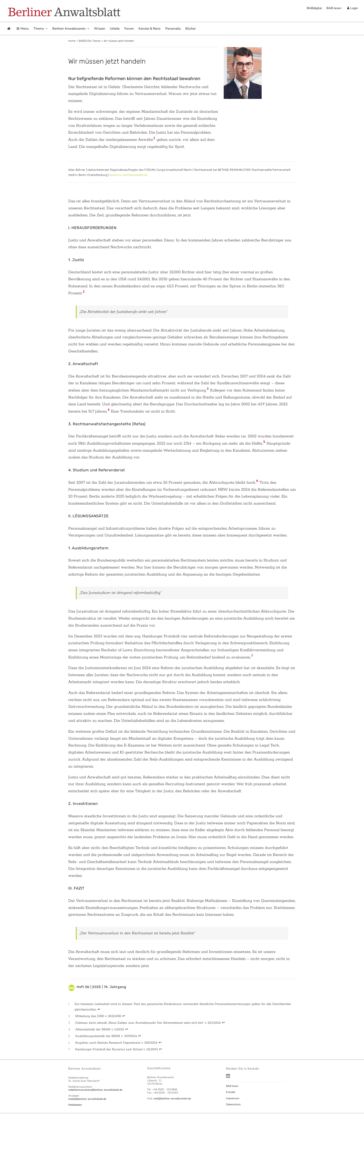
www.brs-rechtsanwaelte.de (128, 175)
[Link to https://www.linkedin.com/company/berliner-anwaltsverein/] (260, 1076)
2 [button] (84, 291)
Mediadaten (75, 1105)
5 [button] (264, 441)
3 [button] (208, 388)
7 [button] (252, 655)
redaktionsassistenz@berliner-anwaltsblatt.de (95, 1090)
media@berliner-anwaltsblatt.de (87, 1099)
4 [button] (108, 409)
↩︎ (98, 1010)
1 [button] (154, 138)
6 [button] (257, 481)
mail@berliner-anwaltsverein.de (172, 1098)
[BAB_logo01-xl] (63, 8)
